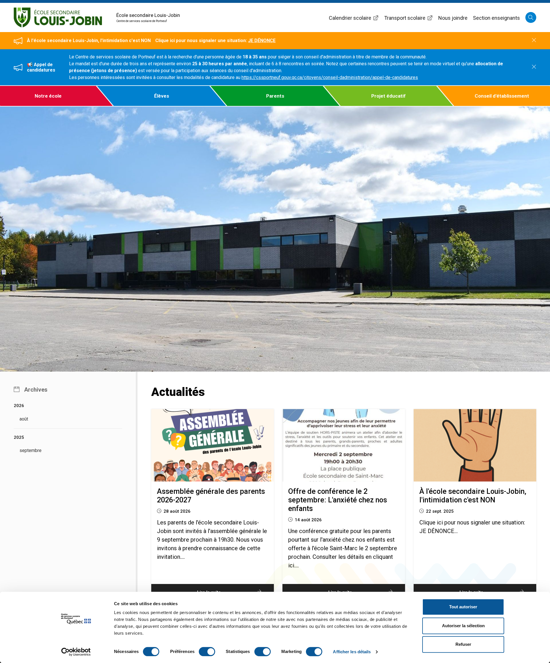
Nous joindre (452, 18)
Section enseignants (496, 18)
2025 (19, 437)
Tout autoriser (463, 606)
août (23, 419)
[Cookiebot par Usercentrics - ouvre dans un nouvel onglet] (76, 652)
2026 (19, 405)
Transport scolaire (404, 18)
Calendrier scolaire (350, 18)
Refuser (463, 644)
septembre (30, 450)
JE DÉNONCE (262, 40)
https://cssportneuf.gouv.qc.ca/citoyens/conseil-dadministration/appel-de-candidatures (329, 77)
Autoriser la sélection (463, 625)
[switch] (207, 651)
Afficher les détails (352, 651)
